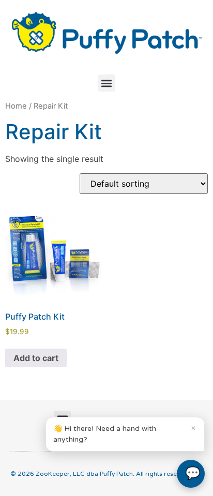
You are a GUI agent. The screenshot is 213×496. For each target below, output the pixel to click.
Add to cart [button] (35, 358)
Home (16, 106)
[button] (106, 83)
